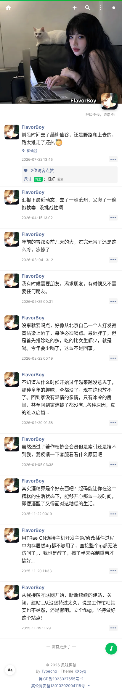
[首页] (8, 7)
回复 (60, 179)
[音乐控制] (111, 649)
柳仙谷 (32, 151)
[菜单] (100, 7)
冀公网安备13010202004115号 (58, 685)
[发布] (74, 7)
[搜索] (87, 7)
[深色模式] (113, 7)
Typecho (49, 671)
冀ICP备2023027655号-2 (61, 678)
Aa (10, 670)
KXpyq (80, 671)
